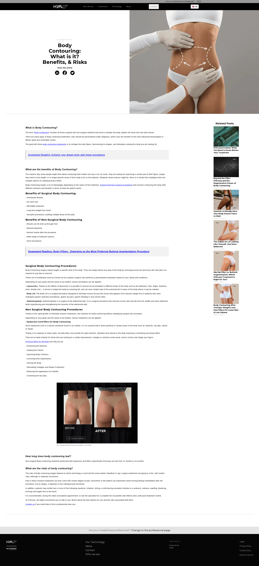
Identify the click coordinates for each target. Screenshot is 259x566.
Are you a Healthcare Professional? (180, 1)
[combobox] (195, 7)
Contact (90, 550)
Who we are (92, 554)
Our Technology (95, 542)
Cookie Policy (245, 551)
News (88, 546)
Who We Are (88, 6)
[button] (103, 6)
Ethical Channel (246, 555)
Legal (242, 542)
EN (196, 6)
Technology (117, 6)
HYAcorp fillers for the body (37, 342)
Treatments (174, 545)
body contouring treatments (54, 144)
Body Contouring (41, 133)
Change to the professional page (150, 530)
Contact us (30, 504)
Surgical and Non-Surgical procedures (116, 185)
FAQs (171, 548)
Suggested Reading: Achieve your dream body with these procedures (66, 154)
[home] (61, 7)
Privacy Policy (245, 546)
